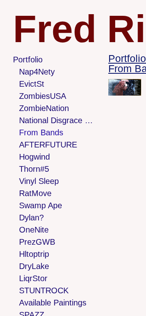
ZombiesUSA (42, 96)
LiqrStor (33, 278)
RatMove (35, 193)
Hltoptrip (34, 254)
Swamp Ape (40, 205)
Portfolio (28, 59)
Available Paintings (52, 302)
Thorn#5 (34, 168)
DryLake (34, 266)
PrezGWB (37, 241)
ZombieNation (44, 108)
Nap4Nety (37, 71)
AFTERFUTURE (48, 144)
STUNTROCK (44, 290)
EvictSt (31, 83)
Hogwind (34, 156)
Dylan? (31, 217)
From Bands (41, 132)
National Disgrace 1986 (56, 120)
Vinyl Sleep (39, 181)
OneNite (34, 229)
